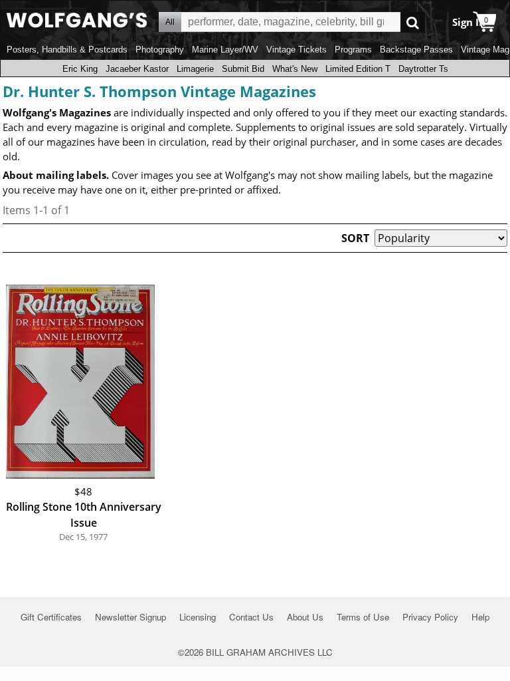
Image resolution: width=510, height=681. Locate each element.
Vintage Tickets (296, 50)
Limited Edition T (357, 69)
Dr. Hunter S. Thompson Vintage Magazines (159, 91)
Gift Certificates (51, 616)
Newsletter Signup (130, 616)
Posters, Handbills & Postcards (67, 50)
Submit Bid (243, 69)
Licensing (197, 616)
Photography (159, 50)
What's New (294, 69)
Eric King (80, 69)
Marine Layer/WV (225, 50)
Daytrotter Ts (423, 69)
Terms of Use (363, 616)
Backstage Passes (416, 50)
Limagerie (195, 69)
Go (412, 22)
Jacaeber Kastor (137, 69)
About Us (305, 616)
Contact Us (251, 616)
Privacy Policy (430, 616)
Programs (353, 50)
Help (480, 616)
